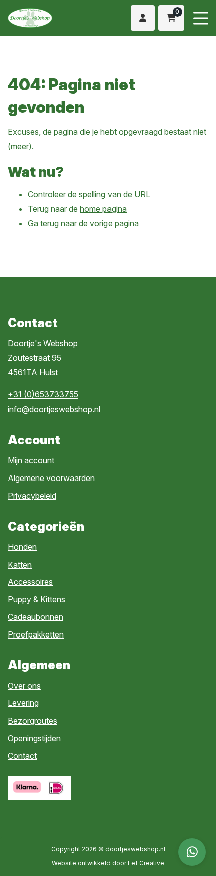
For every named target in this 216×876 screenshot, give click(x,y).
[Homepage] (46, 18)
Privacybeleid (32, 496)
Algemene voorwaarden (51, 478)
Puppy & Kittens (36, 599)
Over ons (24, 686)
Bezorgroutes (32, 720)
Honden (22, 547)
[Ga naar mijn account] (142, 18)
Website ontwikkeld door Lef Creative (108, 863)
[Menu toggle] (200, 18)
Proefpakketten (36, 634)
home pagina (103, 209)
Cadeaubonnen (35, 617)
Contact (22, 756)
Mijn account (31, 460)
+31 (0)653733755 (43, 394)
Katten (20, 565)
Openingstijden (34, 738)
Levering (23, 703)
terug (49, 223)
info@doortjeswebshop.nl (54, 409)
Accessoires (30, 582)
